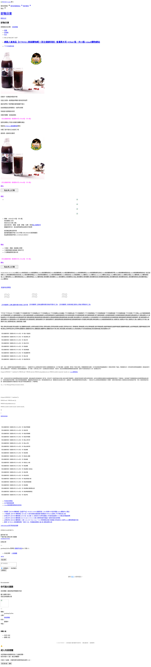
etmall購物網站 (74, 372)
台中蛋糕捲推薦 (9, 503)
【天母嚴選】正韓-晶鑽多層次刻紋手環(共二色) (43, 304)
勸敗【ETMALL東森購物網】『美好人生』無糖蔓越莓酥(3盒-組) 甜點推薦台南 (28, 522)
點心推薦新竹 (37, 225)
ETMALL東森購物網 (11, 126)
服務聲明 (92, 642)
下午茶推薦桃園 (9, 46)
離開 (10, 663)
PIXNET (62, 642)
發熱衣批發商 (4, 416)
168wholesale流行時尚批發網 (9, 525)
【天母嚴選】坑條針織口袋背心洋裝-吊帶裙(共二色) (75, 304)
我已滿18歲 (4, 663)
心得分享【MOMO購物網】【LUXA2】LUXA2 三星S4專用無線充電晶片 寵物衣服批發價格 (32, 518)
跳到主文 (3, 18)
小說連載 (14, 553)
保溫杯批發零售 (6, 287)
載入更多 (3, 559)
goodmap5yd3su (5, 538)
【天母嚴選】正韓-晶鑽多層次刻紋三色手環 (14, 304)
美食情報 (15, 27)
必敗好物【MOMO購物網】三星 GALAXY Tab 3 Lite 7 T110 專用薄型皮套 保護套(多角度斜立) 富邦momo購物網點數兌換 (41, 520)
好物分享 (6, 13)
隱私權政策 (85, 642)
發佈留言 (3, 570)
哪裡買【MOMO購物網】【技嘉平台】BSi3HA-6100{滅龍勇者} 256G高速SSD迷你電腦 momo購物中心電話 (36, 511)
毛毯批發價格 (8, 501)
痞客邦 (17, 548)
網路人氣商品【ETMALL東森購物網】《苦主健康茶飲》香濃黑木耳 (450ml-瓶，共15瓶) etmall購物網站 (52, 42)
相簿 (5, 30)
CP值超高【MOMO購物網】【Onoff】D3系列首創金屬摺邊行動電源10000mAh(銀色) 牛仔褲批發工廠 (35, 513)
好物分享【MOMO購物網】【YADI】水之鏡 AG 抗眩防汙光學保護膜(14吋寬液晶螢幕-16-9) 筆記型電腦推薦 (37, 516)
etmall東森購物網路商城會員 (12, 505)
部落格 (6, 32)
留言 (20, 548)
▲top (2, 556)
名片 (5, 34)
